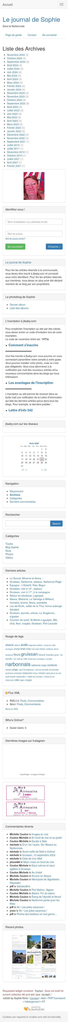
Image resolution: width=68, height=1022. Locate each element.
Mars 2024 (13, 82)
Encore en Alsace (41, 876)
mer (25, 658)
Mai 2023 (12, 117)
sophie (13, 676)
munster (49, 659)
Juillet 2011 (13, 148)
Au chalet (37, 872)
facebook (9, 655)
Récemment (16, 491)
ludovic (20, 659)
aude (24, 644)
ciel (33, 649)
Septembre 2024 (16, 61)
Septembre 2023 (16, 103)
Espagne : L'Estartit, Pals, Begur (27, 585)
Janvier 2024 (14, 89)
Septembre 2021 (16, 141)
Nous (8, 550)
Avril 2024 (12, 79)
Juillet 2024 (13, 68)
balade (39, 645)
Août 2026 (34, 443)
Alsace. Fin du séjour (43, 893)
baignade (32, 645)
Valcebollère (23, 886)
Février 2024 (14, 86)
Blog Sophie (12, 547)
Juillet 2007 (13, 159)
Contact (32, 35)
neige (44, 665)
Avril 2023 (12, 120)
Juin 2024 (12, 72)
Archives (15, 494)
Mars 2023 (13, 124)
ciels (37, 649)
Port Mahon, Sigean (43, 889)
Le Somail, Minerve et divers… (27, 578)
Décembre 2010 (16, 152)
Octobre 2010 (14, 155)
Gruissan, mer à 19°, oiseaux (26, 588)
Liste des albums (19, 308)
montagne (40, 659)
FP (43, 1001)
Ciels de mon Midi (32, 858)
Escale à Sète (39, 841)
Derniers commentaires (23, 501)
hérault (42, 654)
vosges (28, 679)
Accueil (8, 4)
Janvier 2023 (14, 131)
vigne (22, 680)
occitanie (52, 665)
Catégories (16, 498)
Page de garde (13, 35)
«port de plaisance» (26, 669)
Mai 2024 (12, 75)
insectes (50, 654)
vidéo (16, 680)
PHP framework (56, 998)
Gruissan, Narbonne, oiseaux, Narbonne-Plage (36, 581)
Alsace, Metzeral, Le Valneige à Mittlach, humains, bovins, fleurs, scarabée (32, 600)
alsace (9, 645)
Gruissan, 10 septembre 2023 (38, 855)
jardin (56, 655)
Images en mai (40, 834)
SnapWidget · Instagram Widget (32, 774)
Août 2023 (12, 107)
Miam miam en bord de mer (38, 862)
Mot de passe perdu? (15, 238)
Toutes (9, 543)
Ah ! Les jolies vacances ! (31, 907)
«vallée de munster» (35, 676)
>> (45, 469)
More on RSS (11, 708)
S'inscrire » (54, 246)
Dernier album (17, 304)
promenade (54, 669)
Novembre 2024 (16, 54)
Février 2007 (14, 166)
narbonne (35, 665)
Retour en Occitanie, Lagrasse (26, 595)
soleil (7, 676)
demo (56, 649)
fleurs (17, 655)
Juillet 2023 (13, 110)
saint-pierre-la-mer (53, 673)
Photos (9, 554)
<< (23, 469)
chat (22, 648)
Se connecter (49, 35)
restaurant (27, 672)
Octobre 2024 (14, 58)
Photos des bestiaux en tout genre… (37, 914)
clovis (42, 648)
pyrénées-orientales (13, 673)
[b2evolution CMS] (34, 1008)
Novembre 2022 (16, 138)
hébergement (32, 1001)
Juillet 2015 (13, 145)
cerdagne (9, 649)
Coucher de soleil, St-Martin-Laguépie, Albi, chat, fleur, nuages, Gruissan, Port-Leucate (34, 621)
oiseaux (8, 669)
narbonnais (18, 663)
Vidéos (9, 557)
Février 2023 (14, 127)
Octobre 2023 (14, 100)
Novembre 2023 (16, 96)
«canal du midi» (49, 645)
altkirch (17, 645)
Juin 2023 (12, 113)
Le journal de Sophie (31, 19)
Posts (23, 700)
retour (35, 673)
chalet (17, 648)
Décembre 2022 (16, 134)
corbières (49, 649)
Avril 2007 (12, 162)
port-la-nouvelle (41, 669)
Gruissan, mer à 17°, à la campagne (30, 592)
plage (15, 669)
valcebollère (21, 676)
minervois (32, 659)
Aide (43, 998)
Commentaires (36, 700)
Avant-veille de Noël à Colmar (38, 851)
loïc (15, 659)
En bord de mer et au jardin (47, 837)
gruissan (29, 654)
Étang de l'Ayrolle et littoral (46, 896)
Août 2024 (12, 65)
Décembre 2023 (16, 93)
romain (42, 672)
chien (28, 648)
